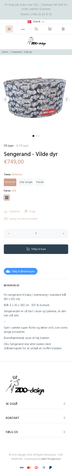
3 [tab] (39, 136)
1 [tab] (33, 136)
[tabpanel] (36, 97)
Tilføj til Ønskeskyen (23, 271)
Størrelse (14, 211)
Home (5, 52)
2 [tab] (36, 136)
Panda (40, 182)
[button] (36, 22)
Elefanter (10, 182)
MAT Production (51, 459)
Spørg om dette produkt (23, 219)
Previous (5, 99)
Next (66, 99)
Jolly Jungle (25, 182)
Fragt (33, 211)
